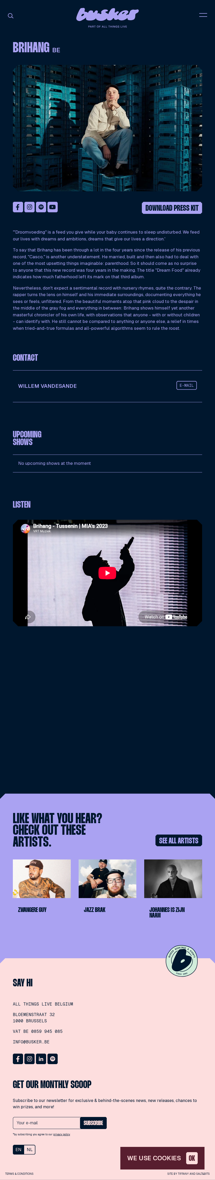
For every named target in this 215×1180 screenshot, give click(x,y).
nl (30, 1149)
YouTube (52, 207)
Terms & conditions (19, 1173)
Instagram (29, 207)
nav (203, 15)
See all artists (178, 841)
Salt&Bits (203, 1173)
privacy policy (61, 1134)
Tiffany (183, 1173)
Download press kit (172, 208)
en (18, 1149)
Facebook (18, 207)
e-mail (187, 385)
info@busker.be (31, 1041)
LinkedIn (41, 1059)
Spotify (41, 207)
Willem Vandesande (47, 386)
